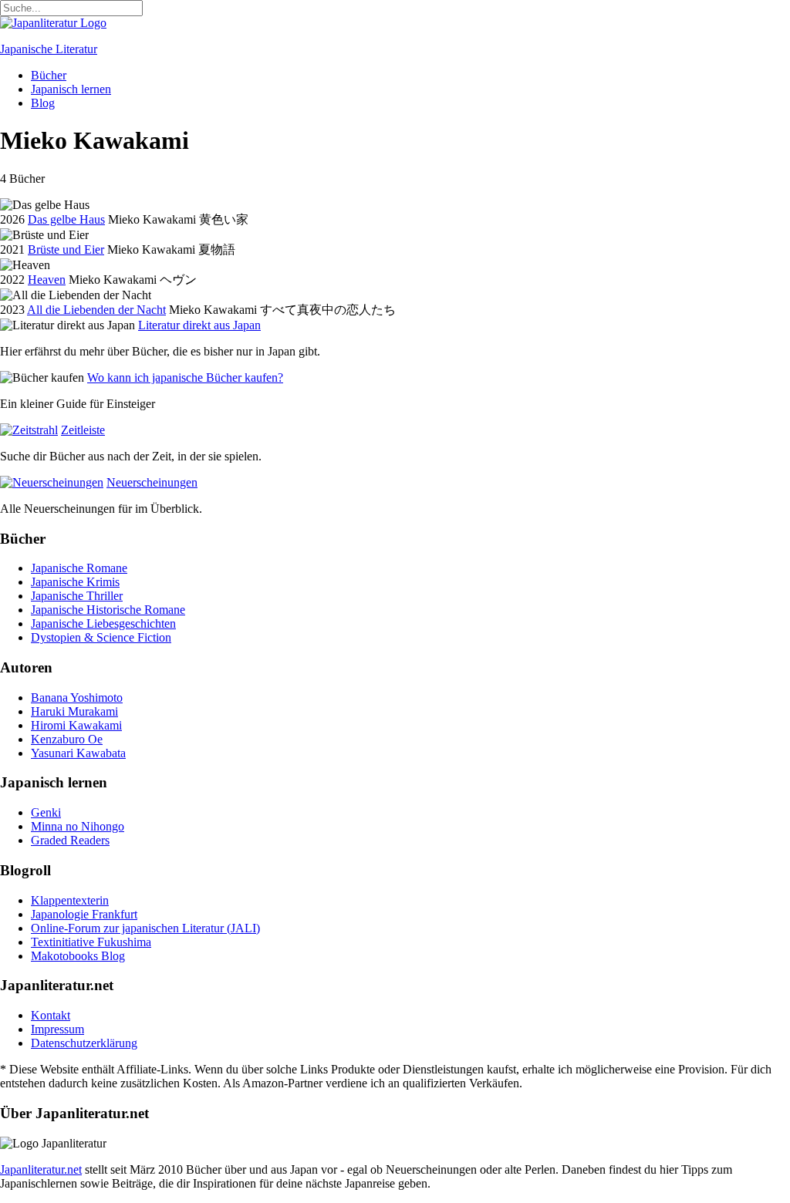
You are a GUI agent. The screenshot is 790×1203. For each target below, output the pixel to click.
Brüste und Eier (66, 249)
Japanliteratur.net (41, 1169)
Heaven (47, 279)
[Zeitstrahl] (29, 429)
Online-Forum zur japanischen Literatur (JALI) (145, 928)
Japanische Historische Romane (108, 609)
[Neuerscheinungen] (51, 482)
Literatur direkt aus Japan (199, 325)
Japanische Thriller (77, 595)
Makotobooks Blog (78, 955)
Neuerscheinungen (152, 482)
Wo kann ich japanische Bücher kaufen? (185, 377)
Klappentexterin (70, 900)
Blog (43, 103)
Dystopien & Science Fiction (101, 637)
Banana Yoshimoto (77, 697)
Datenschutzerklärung (84, 1043)
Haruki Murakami (74, 711)
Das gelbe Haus (66, 219)
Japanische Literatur (48, 49)
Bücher (48, 75)
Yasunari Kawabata (78, 753)
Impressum (57, 1029)
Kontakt (50, 1015)
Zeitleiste (83, 429)
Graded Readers (70, 840)
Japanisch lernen (71, 89)
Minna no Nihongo (77, 826)
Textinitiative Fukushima (91, 942)
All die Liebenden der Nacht (96, 309)
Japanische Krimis (75, 581)
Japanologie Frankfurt (84, 914)
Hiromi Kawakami (76, 725)
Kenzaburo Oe (67, 739)
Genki (46, 812)
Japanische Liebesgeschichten (103, 623)
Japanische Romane (79, 568)
